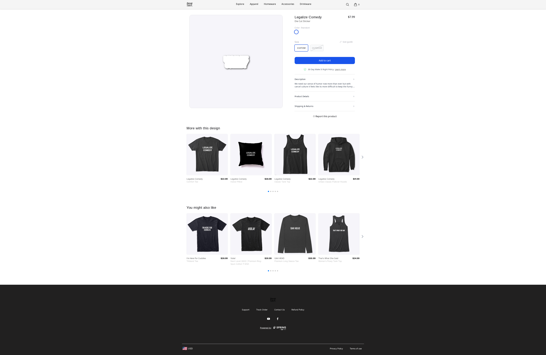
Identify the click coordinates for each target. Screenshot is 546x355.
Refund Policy (297, 309)
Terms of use (356, 348)
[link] (207, 154)
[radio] (301, 48)
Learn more (340, 69)
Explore (240, 4)
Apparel (254, 4)
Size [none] (297, 41)
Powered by (265, 328)
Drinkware (305, 4)
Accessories (288, 4)
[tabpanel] (236, 61)
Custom (301, 48)
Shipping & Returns (304, 106)
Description (300, 79)
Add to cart (325, 60)
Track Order (261, 309)
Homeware (270, 4)
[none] (346, 41)
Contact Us (279, 309)
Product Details (302, 96)
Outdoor (317, 48)
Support (245, 309)
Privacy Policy (336, 348)
